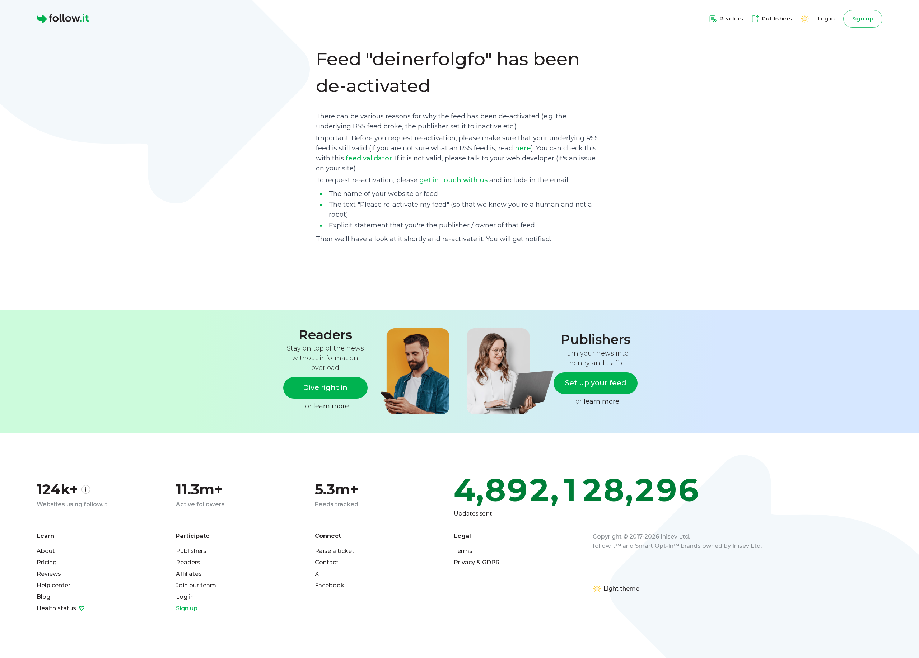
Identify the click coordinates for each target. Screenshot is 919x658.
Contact (327, 562)
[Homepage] (63, 18)
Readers (188, 562)
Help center (53, 585)
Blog (43, 596)
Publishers (191, 550)
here (523, 148)
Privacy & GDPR (477, 562)
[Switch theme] (805, 18)
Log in (826, 18)
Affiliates (189, 573)
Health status (57, 608)
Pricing (47, 562)
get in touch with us (453, 180)
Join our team (196, 585)
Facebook (329, 585)
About (46, 550)
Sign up (862, 18)
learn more (331, 406)
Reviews (49, 573)
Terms (463, 550)
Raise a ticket (334, 550)
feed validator (369, 158)
